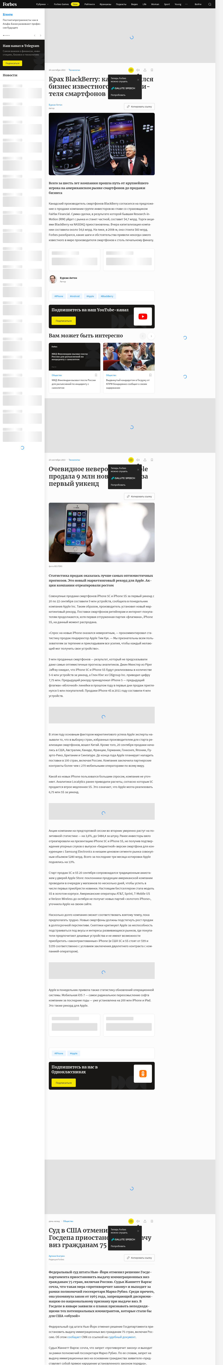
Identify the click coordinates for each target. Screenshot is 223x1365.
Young (178, 4)
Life (144, 4)
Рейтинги (89, 4)
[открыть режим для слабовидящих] (131, 70)
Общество (57, 375)
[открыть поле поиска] (210, 4)
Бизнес (109, 1136)
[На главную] (10, 4)
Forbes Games (66, 4)
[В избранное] (96, 375)
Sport (167, 4)
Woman (155, 4)
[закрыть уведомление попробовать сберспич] (138, 80)
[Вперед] (160, 259)
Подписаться (64, 320)
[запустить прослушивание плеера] (138, 70)
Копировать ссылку (141, 106)
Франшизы (105, 4)
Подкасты (121, 4)
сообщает (74, 1337)
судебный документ (122, 1337)
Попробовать (118, 94)
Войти (198, 4)
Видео (134, 4)
